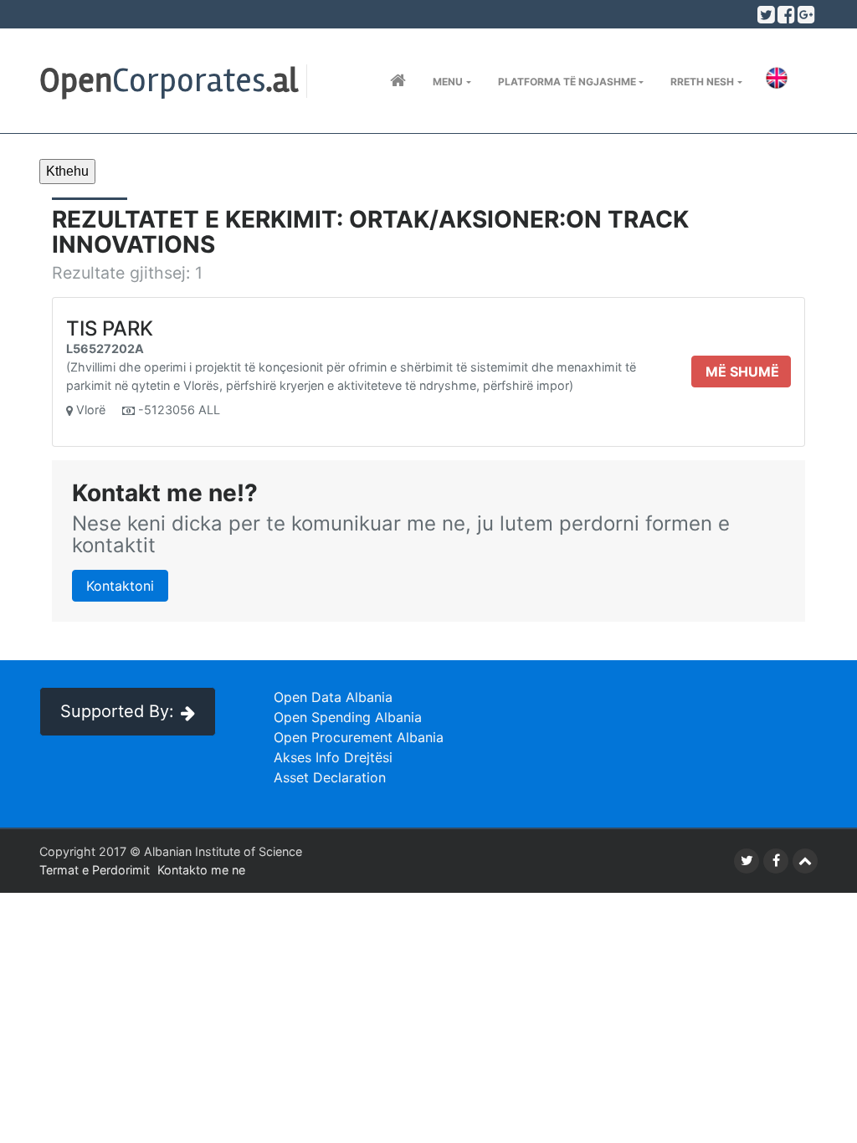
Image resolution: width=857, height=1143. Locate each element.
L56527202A (105, 348)
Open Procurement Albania (359, 737)
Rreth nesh (702, 81)
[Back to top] (805, 861)
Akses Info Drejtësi (333, 757)
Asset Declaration (330, 777)
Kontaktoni (120, 585)
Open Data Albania (333, 697)
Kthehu (67, 171)
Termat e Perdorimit (94, 870)
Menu (448, 81)
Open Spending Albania (348, 717)
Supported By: (117, 711)
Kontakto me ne (201, 870)
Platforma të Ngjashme (567, 81)
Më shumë (742, 371)
